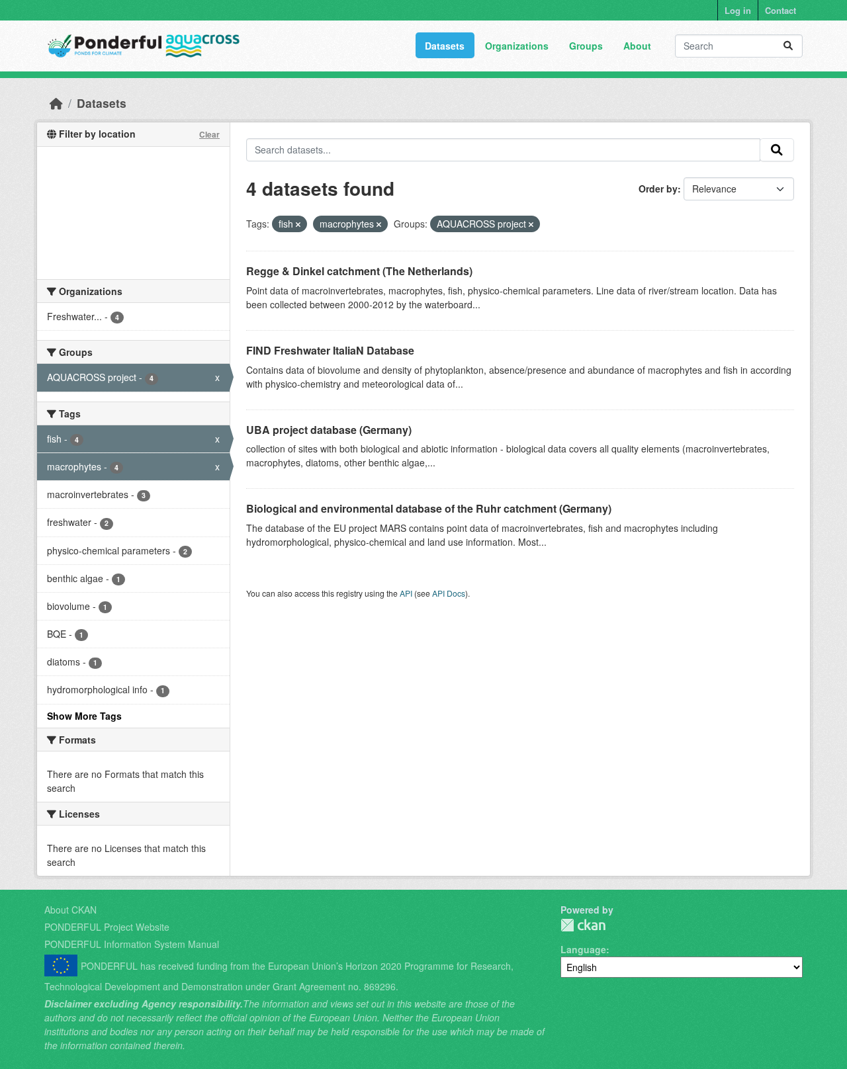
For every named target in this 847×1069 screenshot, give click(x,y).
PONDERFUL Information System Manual (131, 944)
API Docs (448, 593)
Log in (738, 10)
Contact (780, 10)
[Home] (56, 103)
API (406, 593)
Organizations (517, 45)
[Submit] (788, 46)
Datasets (445, 45)
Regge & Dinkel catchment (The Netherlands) (359, 270)
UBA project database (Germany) (329, 429)
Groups (586, 45)
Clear (209, 134)
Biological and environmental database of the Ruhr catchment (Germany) (428, 508)
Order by (658, 188)
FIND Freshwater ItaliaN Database (330, 350)
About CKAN (70, 909)
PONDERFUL (582, 925)
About (637, 45)
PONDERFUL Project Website (106, 926)
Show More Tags (84, 715)
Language (583, 949)
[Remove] (298, 224)
